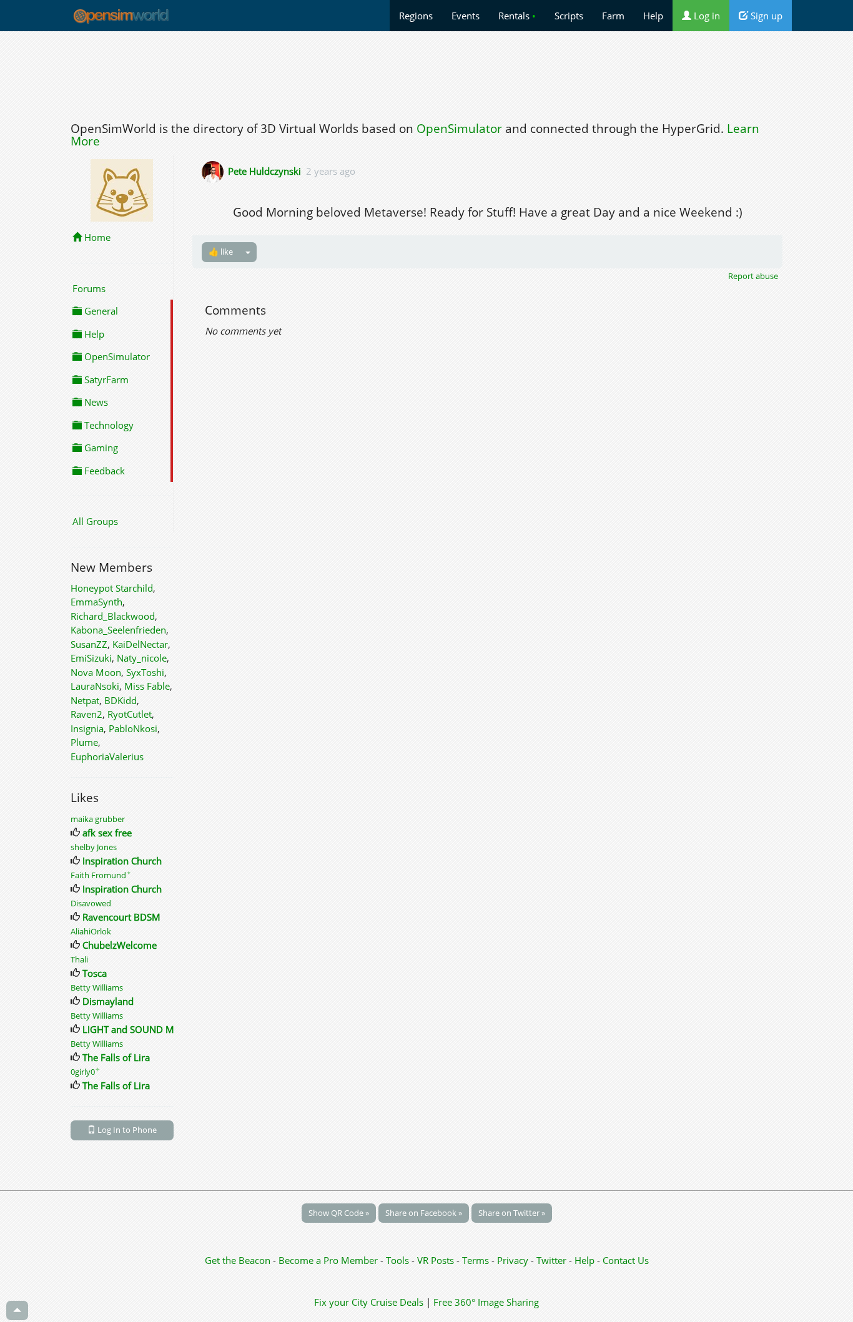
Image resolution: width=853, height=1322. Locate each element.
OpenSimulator (459, 128)
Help (653, 15)
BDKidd (120, 700)
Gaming (100, 447)
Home (96, 237)
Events (465, 15)
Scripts (569, 15)
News (95, 402)
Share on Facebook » (423, 1212)
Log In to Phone (126, 1129)
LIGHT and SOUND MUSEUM (144, 1029)
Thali (79, 959)
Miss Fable (147, 686)
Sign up (765, 15)
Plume (84, 742)
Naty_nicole (142, 658)
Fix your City (341, 1302)
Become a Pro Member (329, 1260)
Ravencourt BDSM (121, 917)
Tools (399, 1260)
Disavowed (91, 903)
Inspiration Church (122, 860)
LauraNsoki (95, 686)
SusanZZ (89, 644)
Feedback (103, 470)
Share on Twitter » (511, 1212)
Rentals (517, 15)
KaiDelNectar (140, 644)
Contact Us (626, 1260)
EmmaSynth (96, 601)
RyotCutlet (129, 714)
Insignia (87, 728)
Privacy (512, 1260)
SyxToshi (145, 672)
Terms (476, 1260)
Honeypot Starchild (112, 588)
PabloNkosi (133, 728)
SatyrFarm (105, 379)
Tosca (94, 973)
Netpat (85, 700)
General (100, 311)
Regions (416, 15)
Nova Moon (96, 672)
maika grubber (98, 819)
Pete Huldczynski (264, 171)
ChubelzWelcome (119, 945)
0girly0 (85, 1071)
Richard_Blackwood (113, 616)
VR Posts (436, 1260)
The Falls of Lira (116, 1057)
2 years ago (330, 171)
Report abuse (753, 276)
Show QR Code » (338, 1212)
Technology (108, 425)
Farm (613, 15)
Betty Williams (97, 987)
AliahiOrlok (91, 931)
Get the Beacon (237, 1260)
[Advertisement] (426, 73)
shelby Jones (94, 847)
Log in (705, 15)
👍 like (221, 251)
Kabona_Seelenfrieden (118, 630)
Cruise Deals (396, 1302)
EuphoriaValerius (107, 756)
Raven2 (86, 714)
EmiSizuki (91, 658)
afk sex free (107, 832)
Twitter (551, 1260)
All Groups (95, 521)
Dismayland (108, 1001)
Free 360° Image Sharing (486, 1302)
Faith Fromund (101, 875)
